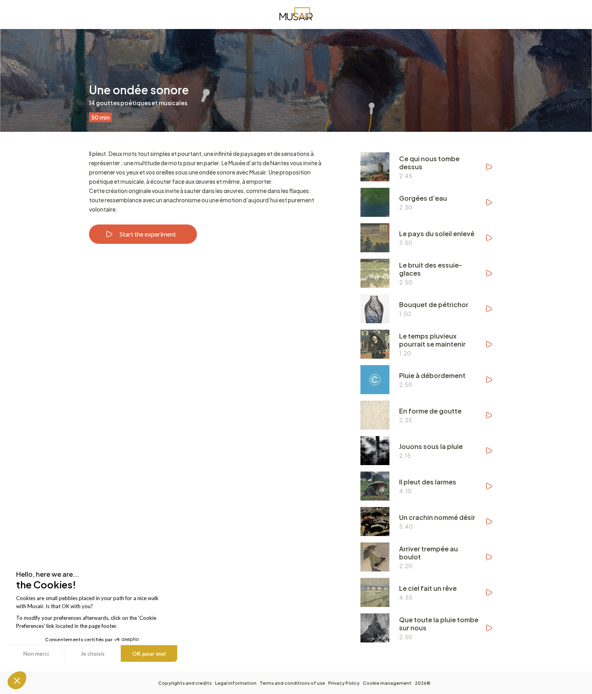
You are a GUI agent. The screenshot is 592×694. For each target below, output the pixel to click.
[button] (17, 680)
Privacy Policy (344, 683)
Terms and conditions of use (292, 683)
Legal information (236, 683)
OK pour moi (149, 653)
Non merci (36, 653)
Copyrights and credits (185, 683)
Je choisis (93, 653)
